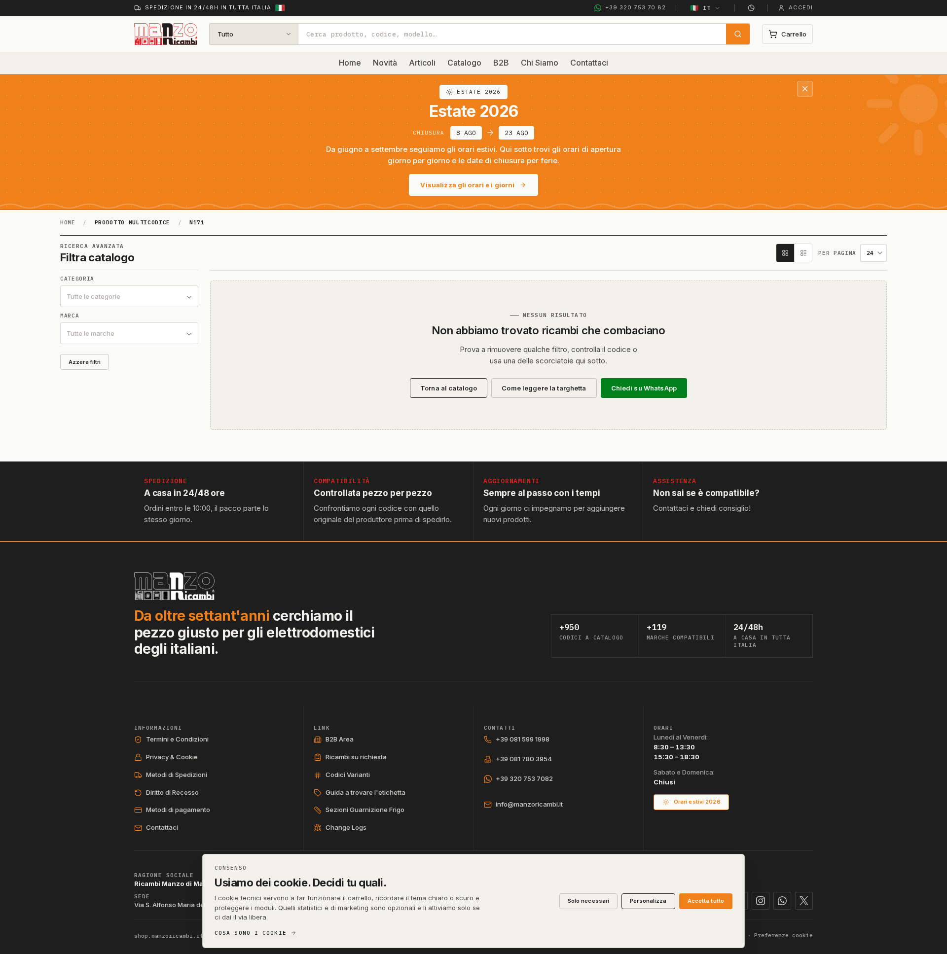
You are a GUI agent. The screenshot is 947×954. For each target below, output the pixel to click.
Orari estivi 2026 (697, 801)
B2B (501, 63)
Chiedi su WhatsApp (644, 388)
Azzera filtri (85, 361)
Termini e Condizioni (177, 739)
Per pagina (837, 253)
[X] (804, 901)
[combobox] (512, 34)
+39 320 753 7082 (524, 778)
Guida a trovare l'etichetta (365, 792)
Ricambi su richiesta (356, 757)
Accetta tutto (706, 900)
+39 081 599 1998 (522, 739)
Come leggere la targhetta (544, 388)
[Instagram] (760, 901)
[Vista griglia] (785, 253)
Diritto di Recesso (172, 792)
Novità (385, 63)
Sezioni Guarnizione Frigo (365, 809)
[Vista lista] (803, 253)
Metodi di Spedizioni (176, 774)
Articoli (422, 63)
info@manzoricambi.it (529, 804)
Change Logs (346, 827)
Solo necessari (589, 900)
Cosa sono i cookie (251, 933)
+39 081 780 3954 (524, 759)
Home (350, 63)
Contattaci (589, 63)
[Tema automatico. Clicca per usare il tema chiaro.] (751, 8)
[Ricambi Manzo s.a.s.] (174, 586)
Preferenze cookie (783, 935)
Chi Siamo (539, 63)
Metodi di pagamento (178, 809)
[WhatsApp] (782, 901)
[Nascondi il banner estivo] (805, 89)
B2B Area (340, 739)
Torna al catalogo (448, 388)
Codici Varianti (348, 774)
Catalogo (464, 63)
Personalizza (648, 900)
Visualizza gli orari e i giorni (467, 185)
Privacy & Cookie (172, 757)
